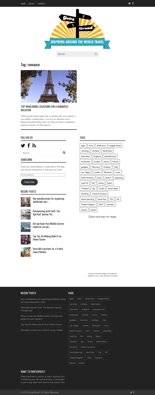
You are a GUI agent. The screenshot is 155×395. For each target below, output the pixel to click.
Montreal (108, 172)
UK (118, 199)
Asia (91, 145)
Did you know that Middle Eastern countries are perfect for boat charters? (41, 317)
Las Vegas (85, 172)
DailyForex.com (93, 276)
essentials (85, 161)
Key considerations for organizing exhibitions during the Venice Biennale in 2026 (43, 300)
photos (108, 177)
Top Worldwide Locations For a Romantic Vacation (44, 108)
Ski (93, 182)
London (97, 172)
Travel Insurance (99, 193)
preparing (119, 177)
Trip (111, 199)
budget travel (115, 145)
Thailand (85, 188)
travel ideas (113, 188)
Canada (95, 150)
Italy (116, 166)
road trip (84, 182)
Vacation (110, 204)
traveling (85, 193)
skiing (101, 182)
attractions (101, 145)
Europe (97, 161)
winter (93, 209)
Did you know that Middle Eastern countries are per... (48, 225)
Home (23, 3)
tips (93, 188)
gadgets (84, 166)
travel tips (101, 199)
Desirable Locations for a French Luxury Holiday (48, 250)
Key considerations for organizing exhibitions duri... (48, 200)
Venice (84, 209)
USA (101, 204)
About (31, 3)
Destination (107, 150)
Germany (96, 166)
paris (99, 177)
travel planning (87, 199)
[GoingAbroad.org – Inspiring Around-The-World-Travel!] (77, 48)
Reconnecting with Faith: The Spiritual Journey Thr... (46, 212)
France (115, 161)
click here (42, 382)
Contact (41, 3)
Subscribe (29, 182)
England (97, 156)
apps (83, 145)
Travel (101, 188)
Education (85, 156)
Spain (109, 182)
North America (87, 177)
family (106, 161)
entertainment (110, 156)
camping (85, 150)
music (117, 172)
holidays (107, 166)
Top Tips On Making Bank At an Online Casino (47, 237)
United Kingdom (88, 204)
